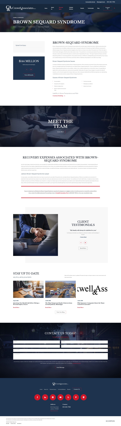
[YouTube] (60, 397)
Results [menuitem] (82, 8)
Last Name (63, 341)
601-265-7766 (111, 2)
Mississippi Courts (101, 2)
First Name (15, 341)
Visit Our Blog (61, 312)
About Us (46, 389)
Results (68, 389)
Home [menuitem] (46, 8)
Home (41, 389)
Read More (83, 248)
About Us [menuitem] (52, 8)
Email (62, 345)
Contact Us (107, 8)
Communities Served (90, 2)
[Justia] (53, 397)
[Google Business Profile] (84, 397)
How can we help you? (17, 353)
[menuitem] (7, 423)
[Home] (21, 8)
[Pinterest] (76, 397)
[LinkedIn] (45, 397)
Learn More (60, 131)
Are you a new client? (17, 349)
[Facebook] (37, 397)
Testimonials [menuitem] (91, 8)
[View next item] (31, 69)
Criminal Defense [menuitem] (71, 8)
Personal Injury (53, 389)
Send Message (60, 367)
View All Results (28, 75)
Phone (15, 345)
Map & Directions (54, 410)
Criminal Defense (61, 389)
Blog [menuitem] (98, 8)
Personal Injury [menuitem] (61, 8)
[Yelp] (68, 397)
